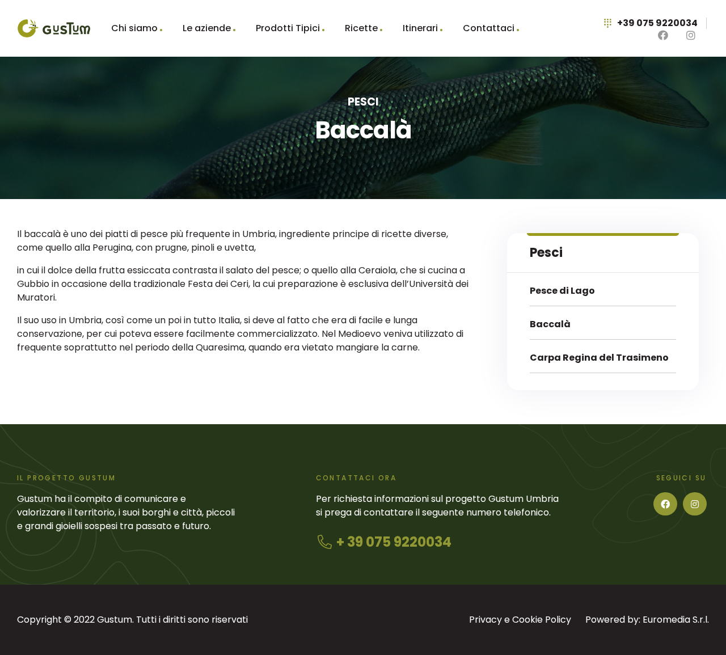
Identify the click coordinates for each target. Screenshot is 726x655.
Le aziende (207, 28)
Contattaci (488, 28)
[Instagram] (695, 504)
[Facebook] (665, 504)
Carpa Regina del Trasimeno (599, 357)
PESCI (363, 101)
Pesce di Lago (562, 290)
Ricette (361, 28)
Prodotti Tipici (288, 28)
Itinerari (420, 28)
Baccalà (550, 324)
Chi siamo (134, 28)
